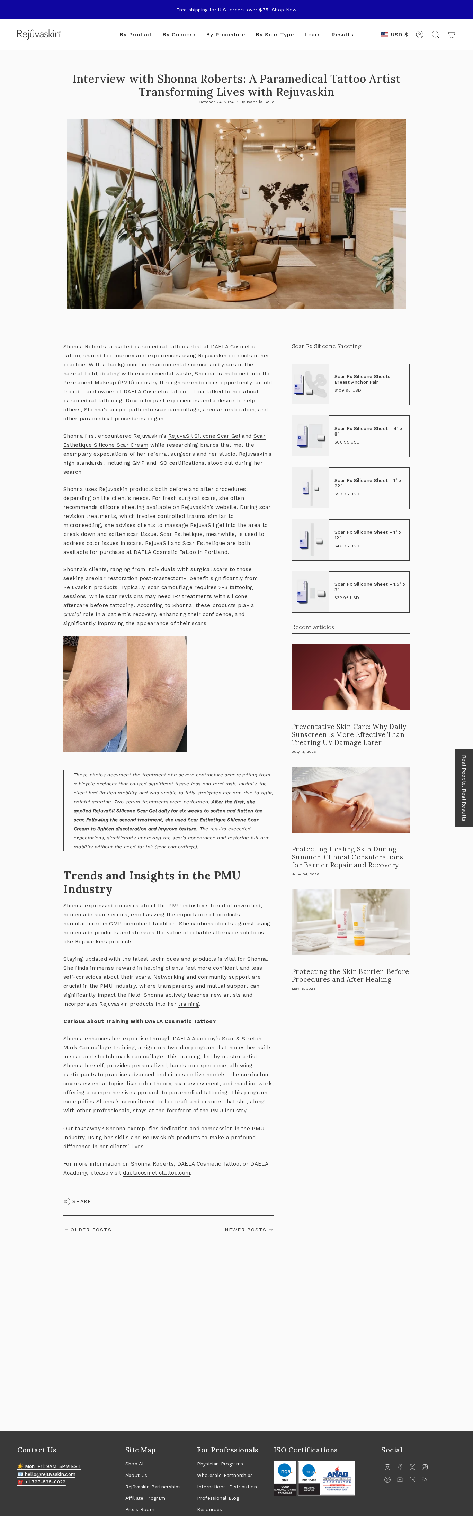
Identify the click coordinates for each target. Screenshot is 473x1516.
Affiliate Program (145, 1498)
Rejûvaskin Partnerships (153, 1486)
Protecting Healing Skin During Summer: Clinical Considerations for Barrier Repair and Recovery (347, 857)
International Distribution (227, 1486)
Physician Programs (220, 1464)
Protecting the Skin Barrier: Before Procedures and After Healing (350, 975)
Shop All (135, 1464)
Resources (209, 1509)
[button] (135, 34)
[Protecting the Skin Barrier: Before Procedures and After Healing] (351, 922)
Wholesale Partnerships (225, 1475)
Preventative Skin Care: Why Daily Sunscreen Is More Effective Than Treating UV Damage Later (349, 734)
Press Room (139, 1509)
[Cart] (451, 34)
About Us (136, 1475)
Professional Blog (218, 1498)
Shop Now (284, 9)
